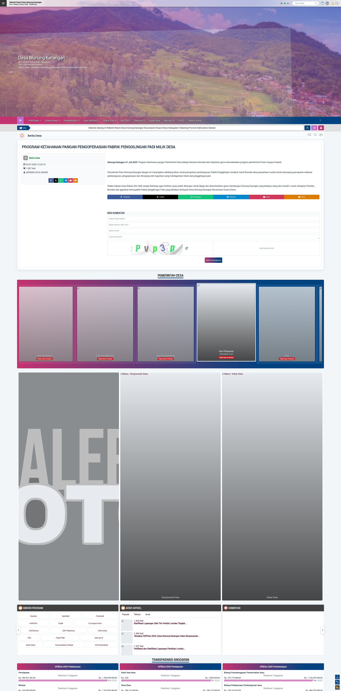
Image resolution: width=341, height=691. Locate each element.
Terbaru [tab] (108, 614)
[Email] (70, 180)
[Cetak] (75, 180)
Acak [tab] (118, 614)
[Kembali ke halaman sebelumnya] (337, 682)
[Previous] (18, 630)
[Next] (320, 120)
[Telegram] (65, 180)
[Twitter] (55, 180)
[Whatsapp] (60, 180)
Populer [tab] (96, 614)
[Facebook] (50, 180)
